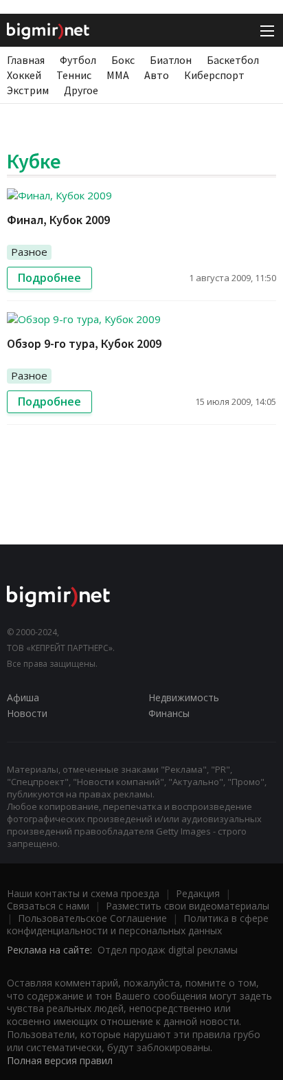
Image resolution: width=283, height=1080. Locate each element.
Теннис (73, 75)
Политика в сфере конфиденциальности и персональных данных (138, 924)
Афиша (23, 697)
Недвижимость (183, 697)
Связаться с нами (48, 905)
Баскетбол (233, 60)
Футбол (78, 60)
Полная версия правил (60, 1060)
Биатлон (171, 60)
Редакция (198, 893)
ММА (117, 75)
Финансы (169, 713)
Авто (156, 75)
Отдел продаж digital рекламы (168, 949)
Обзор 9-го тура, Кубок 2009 (84, 343)
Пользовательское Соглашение (92, 918)
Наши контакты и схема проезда (83, 893)
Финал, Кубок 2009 (58, 220)
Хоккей (24, 75)
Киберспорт (214, 75)
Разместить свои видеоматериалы (187, 905)
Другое (81, 90)
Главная (26, 60)
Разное (29, 251)
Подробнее (49, 277)
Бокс (123, 60)
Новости (27, 713)
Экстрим (28, 90)
